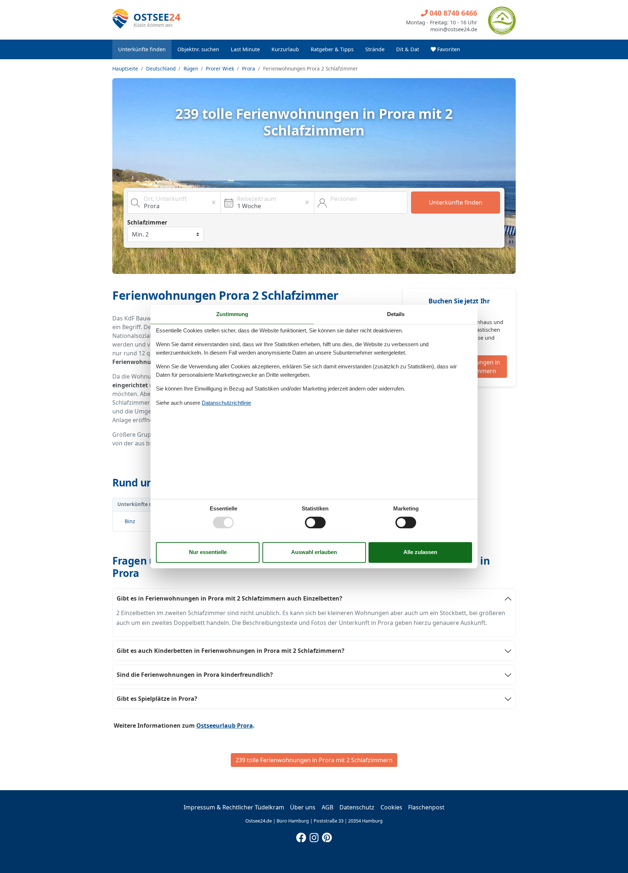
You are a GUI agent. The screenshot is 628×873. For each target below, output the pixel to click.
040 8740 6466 (452, 13)
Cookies (391, 807)
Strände (375, 49)
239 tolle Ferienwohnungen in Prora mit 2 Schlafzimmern (314, 760)
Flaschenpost (426, 807)
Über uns (302, 807)
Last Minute (245, 49)
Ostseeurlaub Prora (224, 725)
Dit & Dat (407, 49)
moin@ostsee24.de (453, 29)
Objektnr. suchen (198, 49)
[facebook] (301, 836)
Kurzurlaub (285, 49)
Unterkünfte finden (142, 49)
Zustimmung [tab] (232, 314)
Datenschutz (356, 807)
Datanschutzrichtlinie (226, 403)
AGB (327, 807)
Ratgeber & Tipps (332, 49)
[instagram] (314, 836)
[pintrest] (327, 836)
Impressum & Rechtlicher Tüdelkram (234, 807)
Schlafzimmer (147, 222)
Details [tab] (395, 314)
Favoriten (448, 49)
